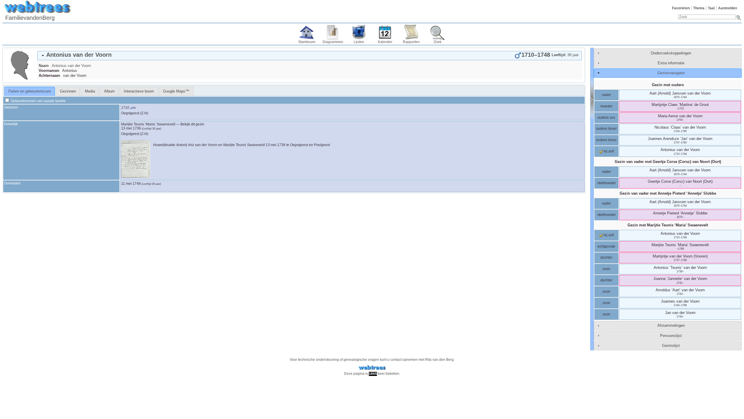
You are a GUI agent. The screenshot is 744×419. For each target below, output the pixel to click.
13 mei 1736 (131, 128)
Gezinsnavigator (671, 73)
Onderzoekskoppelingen (671, 53)
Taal (711, 8)
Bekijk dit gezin (192, 124)
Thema (698, 8)
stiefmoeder (606, 183)
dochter (606, 257)
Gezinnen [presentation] (68, 91)
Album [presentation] (109, 91)
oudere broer (606, 129)
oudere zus (606, 118)
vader (606, 95)
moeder (606, 106)
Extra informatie (671, 63)
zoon (606, 269)
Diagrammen (333, 42)
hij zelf (608, 151)
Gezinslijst (671, 345)
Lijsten (359, 42)
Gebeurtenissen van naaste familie (38, 101)
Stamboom (306, 42)
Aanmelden (727, 8)
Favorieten (681, 8)
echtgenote (606, 246)
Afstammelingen (671, 325)
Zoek (437, 42)
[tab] (309, 55)
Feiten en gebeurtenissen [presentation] (29, 91)
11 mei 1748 (131, 184)
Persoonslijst (671, 335)
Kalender (385, 42)
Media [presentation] (90, 91)
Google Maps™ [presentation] (176, 91)
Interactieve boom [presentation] (139, 91)
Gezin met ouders (668, 85)
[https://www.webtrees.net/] (372, 368)
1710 (125, 108)
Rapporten (411, 42)
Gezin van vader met (668, 161)
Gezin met (667, 225)
